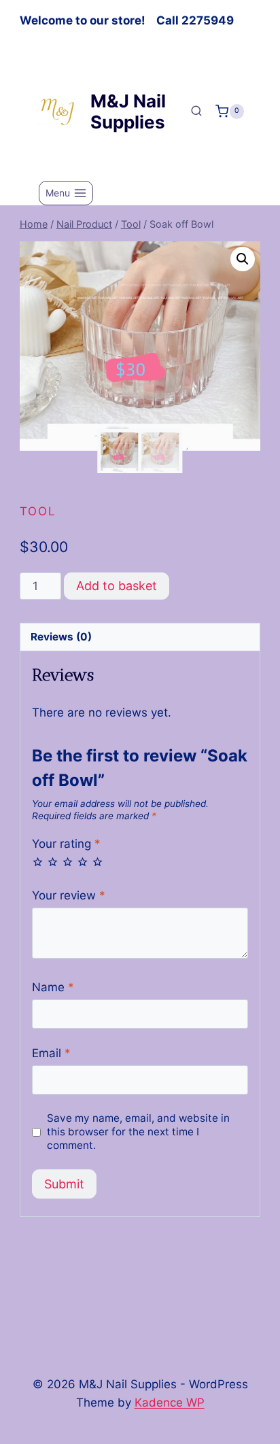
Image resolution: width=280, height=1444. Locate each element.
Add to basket (116, 586)
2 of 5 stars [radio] (52, 861)
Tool (38, 511)
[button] (242, 259)
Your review (68, 895)
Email (51, 1053)
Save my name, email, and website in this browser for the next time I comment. (138, 1132)
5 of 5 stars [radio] (97, 861)
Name (53, 987)
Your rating (66, 843)
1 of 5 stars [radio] (37, 861)
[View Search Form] (196, 111)
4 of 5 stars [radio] (82, 861)
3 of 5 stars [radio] (67, 861)
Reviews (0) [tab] (61, 636)
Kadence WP (170, 1402)
